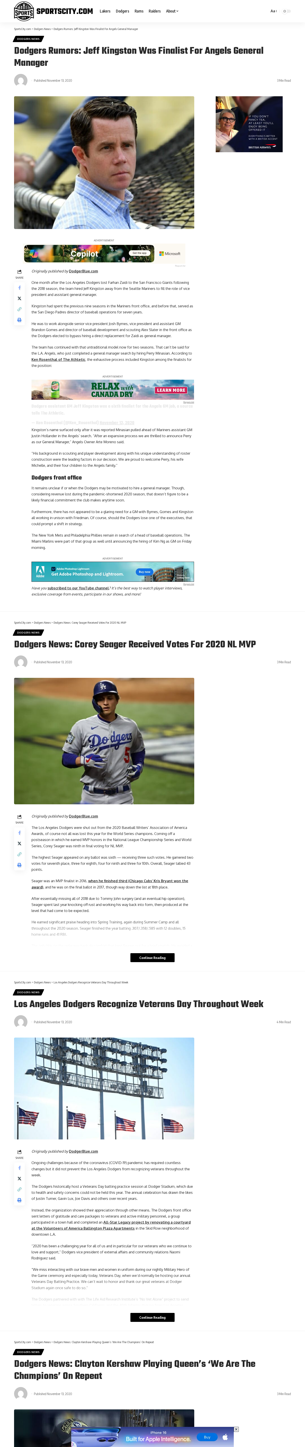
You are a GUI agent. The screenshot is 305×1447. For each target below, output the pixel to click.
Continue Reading (152, 958)
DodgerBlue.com (83, 271)
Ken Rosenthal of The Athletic (58, 359)
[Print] (19, 319)
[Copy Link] (19, 309)
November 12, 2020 (117, 423)
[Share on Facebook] (19, 287)
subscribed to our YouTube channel (78, 588)
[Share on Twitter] (19, 298)
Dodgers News (28, 39)
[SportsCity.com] (53, 11)
